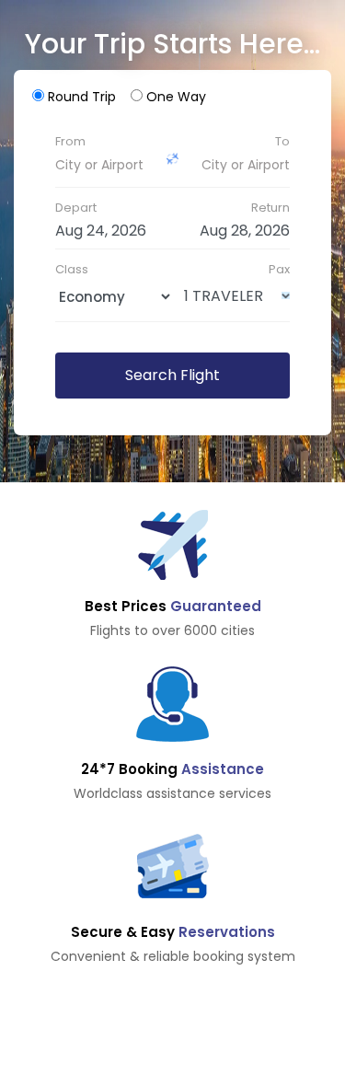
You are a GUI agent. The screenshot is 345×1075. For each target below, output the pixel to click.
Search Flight (172, 375)
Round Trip (82, 96)
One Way (176, 96)
